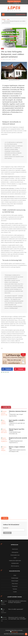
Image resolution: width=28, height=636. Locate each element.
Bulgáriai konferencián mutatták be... (18, 438)
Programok (14, 586)
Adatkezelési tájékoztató (15, 560)
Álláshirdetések (20, 14)
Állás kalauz (15, 583)
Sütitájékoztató (15, 563)
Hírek (8, 19)
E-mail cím (6, 528)
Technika (15, 589)
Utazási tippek (14, 581)
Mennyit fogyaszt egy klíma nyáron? (16, 429)
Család (15, 591)
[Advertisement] (14, 387)
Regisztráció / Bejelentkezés (14, 1)
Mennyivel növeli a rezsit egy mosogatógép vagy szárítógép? (17, 618)
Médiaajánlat (15, 552)
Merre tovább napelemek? (15, 609)
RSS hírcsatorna (15, 566)
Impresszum (15, 549)
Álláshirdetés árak (15, 555)
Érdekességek (14, 578)
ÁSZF (15, 558)
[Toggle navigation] (3, 14)
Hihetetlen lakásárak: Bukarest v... (17, 412)
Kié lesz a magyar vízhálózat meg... (17, 447)
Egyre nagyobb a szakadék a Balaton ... (17, 420)
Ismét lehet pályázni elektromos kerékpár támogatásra (17, 601)
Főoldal (3, 19)
